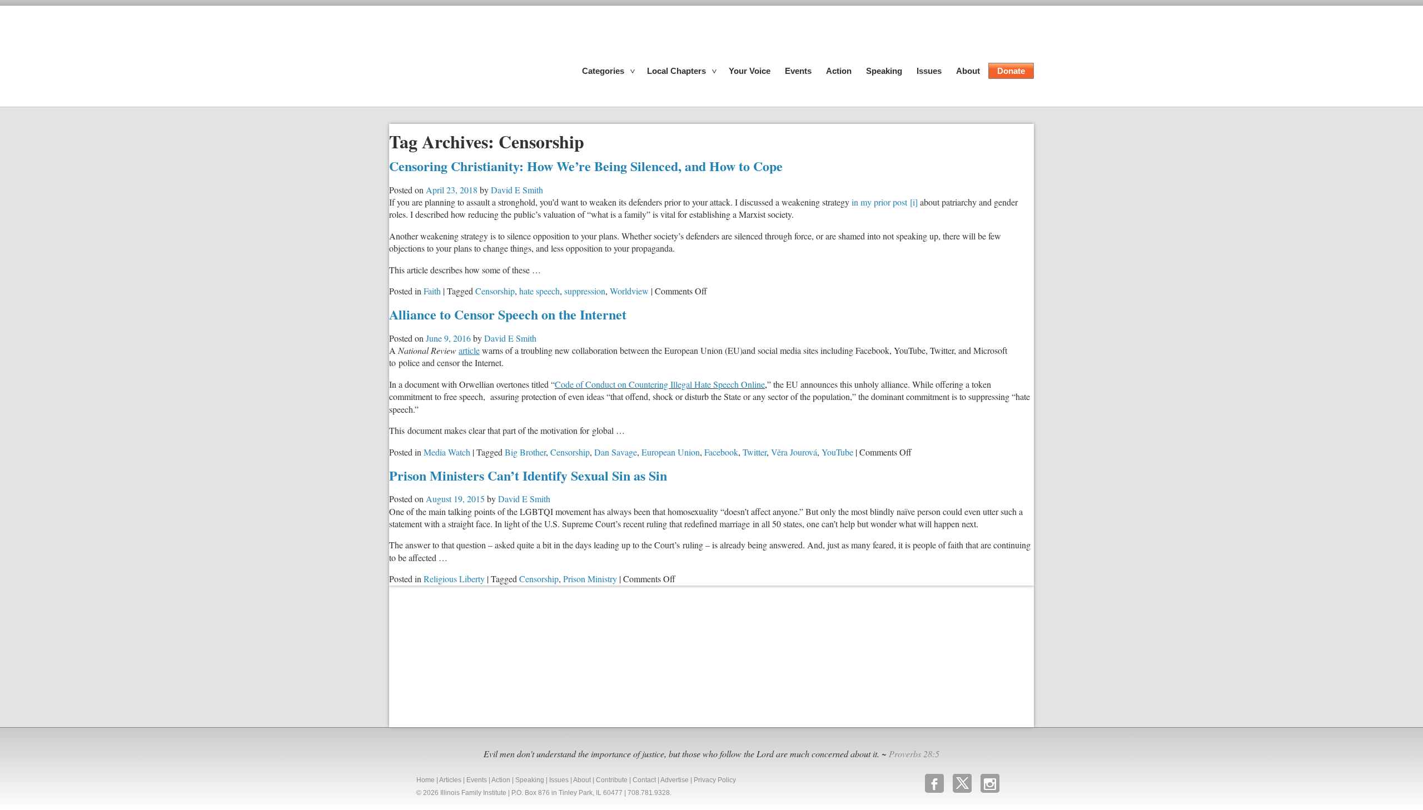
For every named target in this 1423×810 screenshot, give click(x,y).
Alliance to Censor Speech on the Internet (507, 314)
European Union (670, 452)
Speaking (884, 71)
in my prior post (879, 202)
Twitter (755, 452)
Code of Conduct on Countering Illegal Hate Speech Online (661, 384)
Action (839, 71)
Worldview (629, 291)
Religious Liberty (454, 578)
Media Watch (447, 452)
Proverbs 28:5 (914, 753)
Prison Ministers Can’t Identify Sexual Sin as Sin (528, 475)
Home (425, 780)
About (968, 71)
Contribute (612, 780)
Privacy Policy (715, 780)
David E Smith (517, 190)
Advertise (674, 780)
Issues (929, 71)
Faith (432, 291)
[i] (914, 202)
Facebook (721, 452)
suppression (584, 291)
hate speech (539, 291)
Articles (450, 780)
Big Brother (525, 452)
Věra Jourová (794, 452)
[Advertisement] (472, 655)
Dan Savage (615, 452)
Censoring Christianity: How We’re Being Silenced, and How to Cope (586, 166)
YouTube (837, 452)
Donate (1011, 71)
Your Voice (749, 71)
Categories (603, 71)
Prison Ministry (590, 578)
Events (798, 71)
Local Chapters (676, 71)
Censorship (495, 291)
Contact (644, 780)
